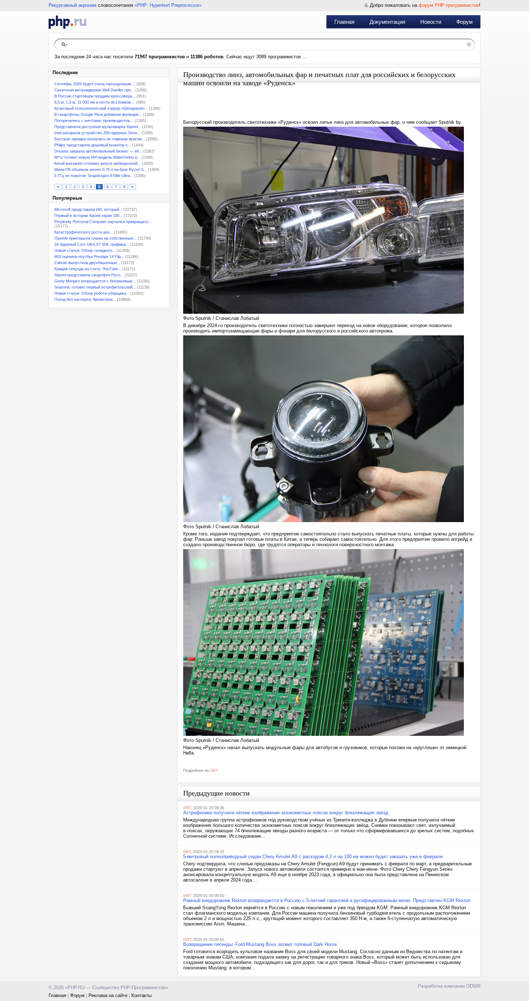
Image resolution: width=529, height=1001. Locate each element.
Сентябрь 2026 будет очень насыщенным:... (94, 84)
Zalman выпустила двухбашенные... (87, 263)
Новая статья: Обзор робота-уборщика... (91, 293)
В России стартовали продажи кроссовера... (94, 96)
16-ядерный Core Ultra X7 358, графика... (91, 244)
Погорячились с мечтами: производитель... (94, 120)
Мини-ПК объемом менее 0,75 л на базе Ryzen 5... (100, 169)
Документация (387, 22)
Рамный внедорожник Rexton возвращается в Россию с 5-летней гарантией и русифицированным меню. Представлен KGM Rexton (326, 900)
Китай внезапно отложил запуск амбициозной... (97, 163)
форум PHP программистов (449, 5)
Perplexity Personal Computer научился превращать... (103, 221)
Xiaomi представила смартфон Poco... (88, 275)
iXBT (214, 770)
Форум (464, 22)
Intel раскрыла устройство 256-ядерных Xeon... (97, 133)
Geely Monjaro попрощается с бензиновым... (95, 281)
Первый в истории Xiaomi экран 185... (88, 215)
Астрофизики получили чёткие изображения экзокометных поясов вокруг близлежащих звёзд (285, 812)
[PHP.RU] (67, 22)
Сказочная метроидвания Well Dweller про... (94, 90)
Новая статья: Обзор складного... (85, 250)
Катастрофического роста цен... (83, 232)
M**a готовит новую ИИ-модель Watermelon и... (97, 157)
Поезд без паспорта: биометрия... (85, 299)
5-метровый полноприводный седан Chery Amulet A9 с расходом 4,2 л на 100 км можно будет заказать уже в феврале (313, 856)
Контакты (141, 995)
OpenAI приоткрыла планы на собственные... (95, 238)
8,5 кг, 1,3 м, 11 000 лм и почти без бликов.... (94, 102)
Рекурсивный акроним (72, 5)
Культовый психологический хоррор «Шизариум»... (101, 108)
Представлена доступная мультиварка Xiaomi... (97, 126)
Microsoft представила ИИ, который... (88, 209)
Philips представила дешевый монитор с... (92, 145)
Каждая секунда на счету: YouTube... (87, 269)
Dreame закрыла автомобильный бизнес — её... (98, 151)
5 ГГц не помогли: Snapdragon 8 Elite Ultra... (93, 175)
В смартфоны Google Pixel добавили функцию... (98, 114)
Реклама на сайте (108, 995)
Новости (430, 22)
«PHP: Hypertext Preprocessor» (168, 5)
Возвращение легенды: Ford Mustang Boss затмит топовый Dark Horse (260, 944)
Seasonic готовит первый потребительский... (95, 287)
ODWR (473, 986)
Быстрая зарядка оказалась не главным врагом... (99, 139)
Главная (344, 22)
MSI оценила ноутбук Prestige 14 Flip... (89, 256)
